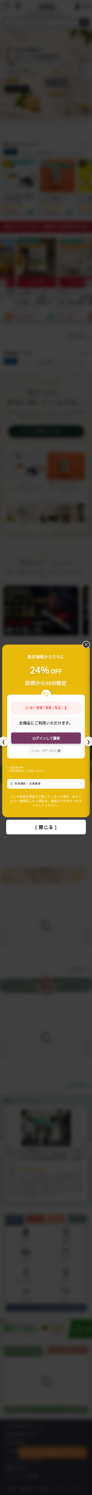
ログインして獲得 (46, 738)
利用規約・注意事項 (27, 783)
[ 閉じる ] (46, 827)
